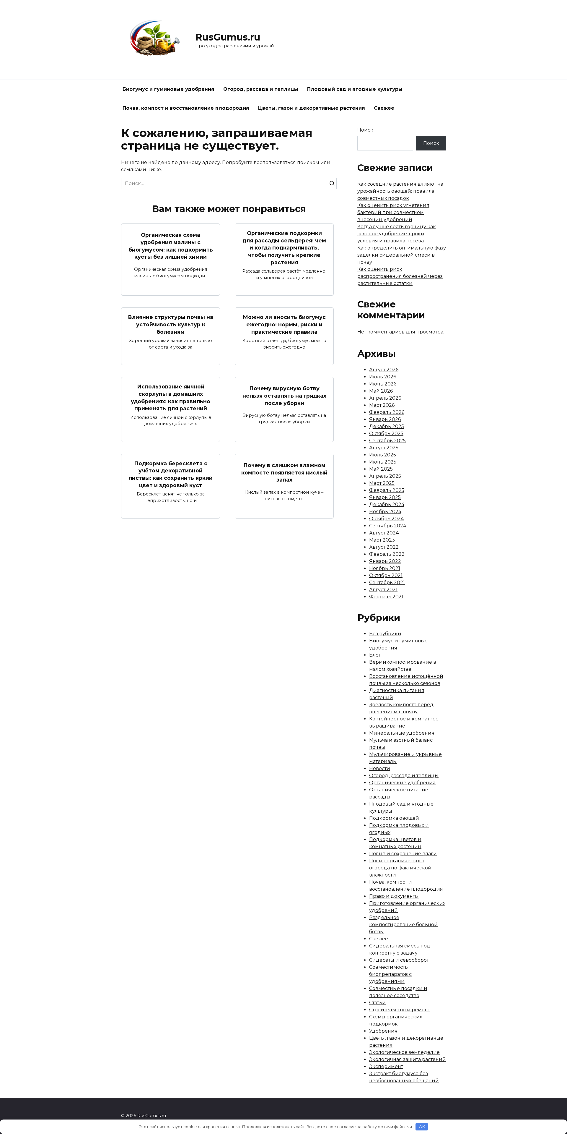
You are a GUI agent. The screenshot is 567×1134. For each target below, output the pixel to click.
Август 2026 (383, 369)
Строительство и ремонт (399, 1010)
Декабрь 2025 (386, 426)
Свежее (384, 108)
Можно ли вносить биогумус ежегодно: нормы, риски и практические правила (284, 324)
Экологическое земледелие (404, 1052)
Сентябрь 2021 (387, 582)
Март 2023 (382, 540)
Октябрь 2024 (386, 518)
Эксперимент (386, 1066)
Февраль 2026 (386, 412)
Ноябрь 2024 (385, 511)
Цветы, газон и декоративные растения (311, 108)
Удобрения (383, 1031)
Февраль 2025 (386, 490)
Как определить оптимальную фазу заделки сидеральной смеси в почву (401, 255)
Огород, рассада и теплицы (260, 89)
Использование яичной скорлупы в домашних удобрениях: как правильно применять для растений (170, 397)
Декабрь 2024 (386, 504)
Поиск (365, 130)
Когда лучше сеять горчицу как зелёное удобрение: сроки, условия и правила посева (396, 234)
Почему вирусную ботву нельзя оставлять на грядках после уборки (284, 395)
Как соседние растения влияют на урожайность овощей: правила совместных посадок (400, 191)
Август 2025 (383, 448)
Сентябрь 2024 (387, 526)
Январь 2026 (385, 419)
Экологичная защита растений (407, 1059)
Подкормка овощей (394, 818)
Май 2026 (381, 391)
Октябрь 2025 (386, 433)
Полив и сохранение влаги (403, 853)
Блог (375, 655)
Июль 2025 (382, 455)
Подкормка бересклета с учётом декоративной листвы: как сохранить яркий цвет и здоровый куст (170, 474)
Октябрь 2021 (386, 575)
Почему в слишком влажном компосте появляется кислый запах (284, 472)
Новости (379, 768)
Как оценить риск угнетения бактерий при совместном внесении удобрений (393, 212)
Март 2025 (382, 483)
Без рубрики (385, 633)
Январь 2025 (385, 497)
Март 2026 (382, 405)
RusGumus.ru (227, 37)
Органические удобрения (402, 782)
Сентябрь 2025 (387, 440)
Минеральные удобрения (401, 733)
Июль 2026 (382, 377)
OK (422, 1126)
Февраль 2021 (386, 597)
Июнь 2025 (382, 462)
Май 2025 (381, 469)
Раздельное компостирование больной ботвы (403, 924)
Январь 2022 (385, 561)
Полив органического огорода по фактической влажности (400, 868)
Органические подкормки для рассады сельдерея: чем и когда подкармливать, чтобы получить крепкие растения (284, 247)
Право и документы (394, 896)
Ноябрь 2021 (384, 568)
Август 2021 (383, 589)
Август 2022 (384, 547)
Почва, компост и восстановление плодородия (186, 108)
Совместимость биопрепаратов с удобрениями (390, 974)
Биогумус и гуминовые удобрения (168, 89)
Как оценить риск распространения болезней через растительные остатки (400, 276)
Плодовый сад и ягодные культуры (355, 89)
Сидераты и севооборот (399, 960)
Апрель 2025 (385, 476)
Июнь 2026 (382, 384)
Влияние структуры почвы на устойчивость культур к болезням (170, 324)
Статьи (377, 1002)
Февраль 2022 (387, 554)
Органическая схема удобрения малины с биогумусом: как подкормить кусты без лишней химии (170, 246)
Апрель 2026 (385, 398)
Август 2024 (384, 533)
